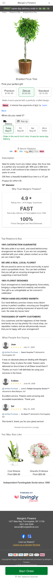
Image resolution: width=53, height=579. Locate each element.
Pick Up (24, 121)
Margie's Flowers (27, 3)
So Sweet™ (25, 414)
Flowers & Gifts (14, 12)
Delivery (8, 123)
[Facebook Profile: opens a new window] (23, 536)
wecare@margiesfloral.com (26, 526)
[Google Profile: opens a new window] (30, 536)
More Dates (44, 129)
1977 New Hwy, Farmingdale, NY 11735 (26, 521)
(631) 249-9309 (26, 524)
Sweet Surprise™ (28, 352)
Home (4, 12)
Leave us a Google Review (26, 544)
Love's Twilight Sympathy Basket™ (35, 388)
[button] (47, 572)
